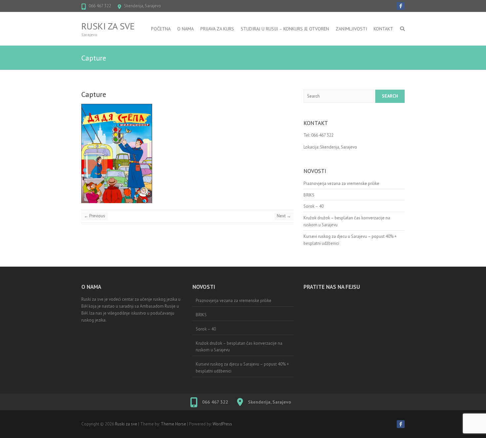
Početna (161, 29)
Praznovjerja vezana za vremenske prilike (341, 183)
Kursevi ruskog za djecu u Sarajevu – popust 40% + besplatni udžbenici (242, 367)
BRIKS (309, 195)
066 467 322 (100, 6)
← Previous (94, 216)
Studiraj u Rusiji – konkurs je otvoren (285, 29)
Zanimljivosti (351, 29)
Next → (284, 216)
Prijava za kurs (217, 29)
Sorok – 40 (314, 206)
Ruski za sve (108, 26)
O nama (185, 29)
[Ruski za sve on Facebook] (401, 6)
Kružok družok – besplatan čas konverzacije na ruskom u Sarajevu (239, 346)
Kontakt (383, 29)
